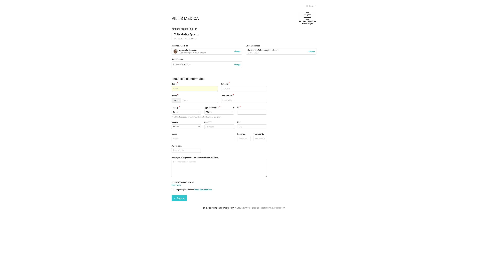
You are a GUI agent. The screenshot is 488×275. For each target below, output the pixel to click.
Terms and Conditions (203, 190)
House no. (241, 134)
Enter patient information (188, 79)
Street (174, 134)
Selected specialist (180, 46)
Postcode (208, 122)
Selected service (253, 46)
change (312, 51)
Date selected (177, 59)
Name (174, 84)
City (238, 122)
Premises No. (259, 134)
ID (238, 107)
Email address (226, 96)
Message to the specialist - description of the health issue (195, 157)
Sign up (181, 198)
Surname (224, 84)
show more (176, 185)
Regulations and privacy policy (220, 208)
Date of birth (177, 146)
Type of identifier (211, 107)
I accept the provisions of (193, 190)
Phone (174, 96)
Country (175, 107)
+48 (176, 100)
